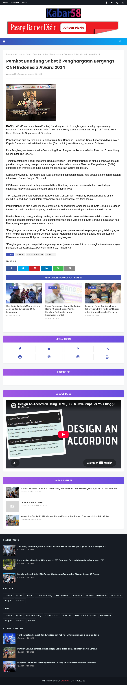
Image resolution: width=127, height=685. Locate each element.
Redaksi (15, 2)
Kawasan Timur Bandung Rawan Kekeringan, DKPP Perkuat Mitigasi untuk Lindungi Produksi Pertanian (102, 309)
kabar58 (12, 74)
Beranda (10, 54)
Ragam (20, 54)
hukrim (29, 595)
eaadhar (65, 680)
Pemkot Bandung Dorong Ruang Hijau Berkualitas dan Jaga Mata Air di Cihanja (57, 648)
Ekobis (19, 595)
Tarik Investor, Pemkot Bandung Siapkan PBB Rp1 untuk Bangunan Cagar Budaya (58, 634)
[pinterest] (122, 2)
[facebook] (106, 2)
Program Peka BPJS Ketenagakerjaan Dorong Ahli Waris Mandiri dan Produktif (56, 662)
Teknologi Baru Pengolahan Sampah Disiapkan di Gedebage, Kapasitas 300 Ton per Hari (62, 546)
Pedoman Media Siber (31, 502)
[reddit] (20, 357)
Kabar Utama (62, 595)
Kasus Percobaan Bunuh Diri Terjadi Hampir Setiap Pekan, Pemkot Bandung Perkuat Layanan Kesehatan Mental (63, 311)
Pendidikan (116, 595)
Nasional (77, 595)
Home (5, 2)
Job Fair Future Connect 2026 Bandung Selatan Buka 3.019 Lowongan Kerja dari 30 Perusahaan (68, 488)
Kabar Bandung (35, 254)
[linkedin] (107, 349)
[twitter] (112, 2)
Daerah (20, 254)
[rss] (78, 349)
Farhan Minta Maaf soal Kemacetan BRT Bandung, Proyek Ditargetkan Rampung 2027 (61, 560)
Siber (24, 2)
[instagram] (117, 2)
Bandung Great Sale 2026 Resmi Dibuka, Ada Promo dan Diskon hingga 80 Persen (58, 574)
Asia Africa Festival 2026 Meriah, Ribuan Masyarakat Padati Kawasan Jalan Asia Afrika (64, 516)
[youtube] (107, 357)
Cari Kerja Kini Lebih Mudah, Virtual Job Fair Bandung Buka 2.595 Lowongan (23, 309)
